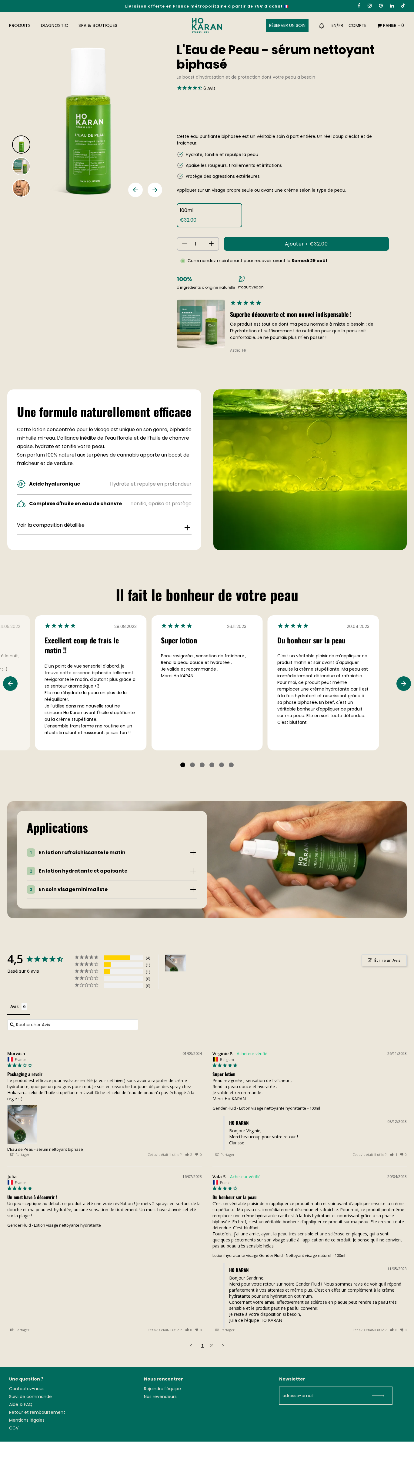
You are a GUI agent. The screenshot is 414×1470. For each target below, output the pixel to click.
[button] (188, 1154)
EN (334, 25)
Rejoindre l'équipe (162, 1389)
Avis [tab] (14, 1006)
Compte (357, 25)
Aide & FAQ (20, 1404)
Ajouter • (306, 243)
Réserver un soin (287, 25)
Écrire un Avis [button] (387, 960)
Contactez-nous (27, 1389)
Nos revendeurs (160, 1397)
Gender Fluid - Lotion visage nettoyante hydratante (259, 1108)
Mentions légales (27, 1420)
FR (341, 25)
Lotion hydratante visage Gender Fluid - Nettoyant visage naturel (271, 1255)
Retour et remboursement (37, 1412)
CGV (13, 1428)
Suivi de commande (30, 1397)
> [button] (223, 1345)
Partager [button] (22, 1154)
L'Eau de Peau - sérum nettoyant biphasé (45, 1149)
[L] (175, 963)
